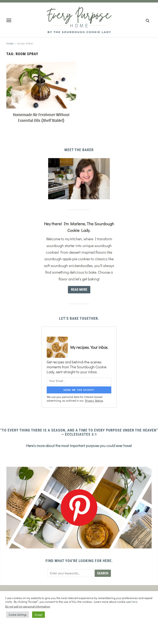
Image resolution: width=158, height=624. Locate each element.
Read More (79, 290)
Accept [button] (38, 614)
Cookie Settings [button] (18, 614)
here (134, 602)
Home (10, 43)
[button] (8, 20)
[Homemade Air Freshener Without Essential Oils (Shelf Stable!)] (41, 64)
